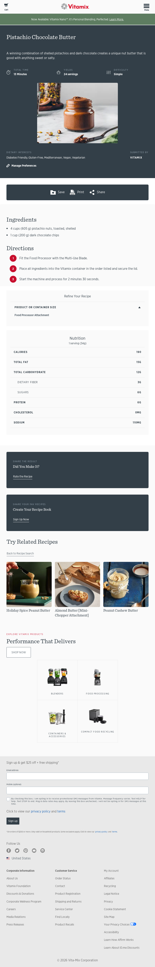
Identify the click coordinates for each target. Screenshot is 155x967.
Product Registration (68, 893)
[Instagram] (42, 850)
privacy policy (40, 811)
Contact (60, 886)
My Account (111, 871)
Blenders (57, 693)
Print (80, 192)
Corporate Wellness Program (23, 901)
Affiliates (109, 878)
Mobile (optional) (13, 784)
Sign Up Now (21, 519)
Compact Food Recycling (97, 731)
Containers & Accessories (57, 735)
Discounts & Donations (20, 893)
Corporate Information (20, 871)
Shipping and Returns (68, 901)
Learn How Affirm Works (119, 940)
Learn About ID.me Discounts (121, 947)
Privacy (108, 901)
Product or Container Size (35, 307)
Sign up (13, 821)
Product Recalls (64, 924)
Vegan (67, 157)
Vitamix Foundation (18, 886)
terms (61, 811)
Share (101, 192)
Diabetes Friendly (16, 157)
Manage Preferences (24, 165)
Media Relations (16, 917)
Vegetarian (78, 157)
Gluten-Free (35, 157)
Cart (6, 9)
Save (61, 192)
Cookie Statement (115, 909)
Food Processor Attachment (32, 315)
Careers (11, 909)
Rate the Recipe (22, 476)
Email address (12, 770)
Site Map (109, 917)
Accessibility (111, 932)
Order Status (63, 878)
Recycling (110, 886)
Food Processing (97, 693)
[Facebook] (8, 850)
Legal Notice (111, 893)
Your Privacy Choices (117, 924)
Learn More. (116, 19)
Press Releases (15, 924)
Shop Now (19, 652)
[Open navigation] (146, 5)
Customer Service (66, 871)
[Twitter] (17, 850)
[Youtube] (34, 850)
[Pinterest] (25, 850)
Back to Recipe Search (20, 553)
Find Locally (62, 917)
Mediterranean (53, 157)
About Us (12, 878)
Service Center (64, 909)
